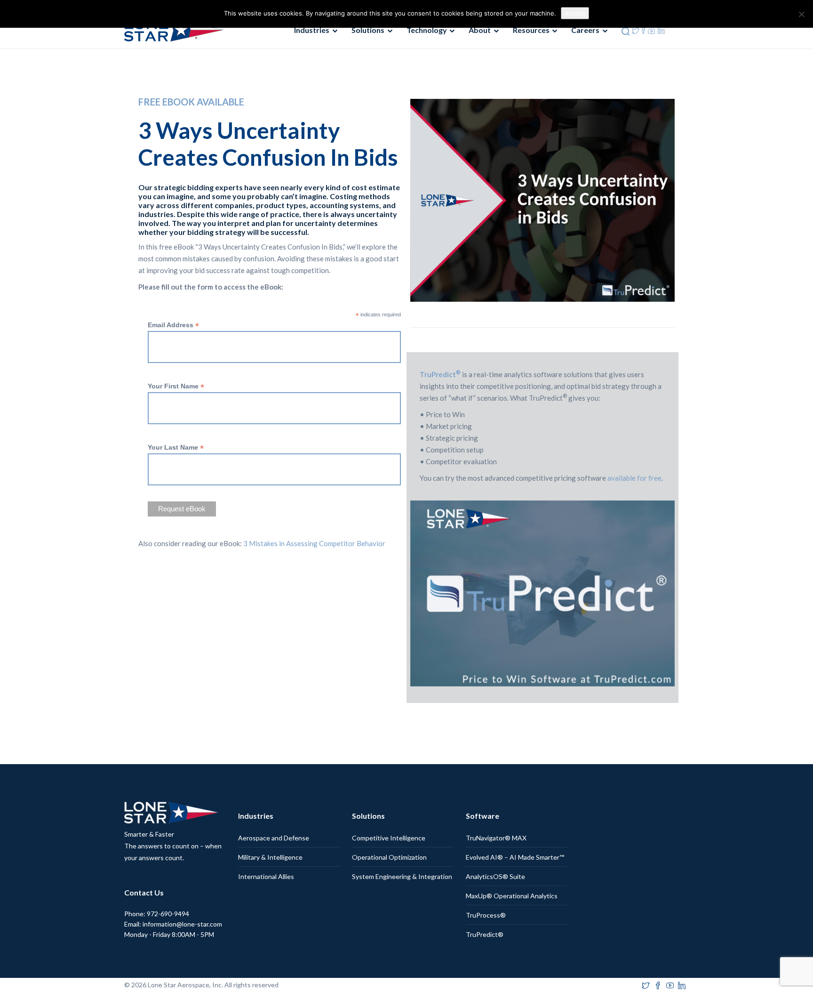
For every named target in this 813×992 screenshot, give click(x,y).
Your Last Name (176, 447)
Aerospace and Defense (273, 838)
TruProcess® (486, 915)
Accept (575, 13)
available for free (634, 478)
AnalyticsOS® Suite (495, 876)
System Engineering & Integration (402, 876)
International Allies (266, 876)
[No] (801, 14)
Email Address (173, 325)
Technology (426, 29)
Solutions (367, 29)
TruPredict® (484, 934)
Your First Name (176, 386)
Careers (585, 29)
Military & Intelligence (270, 857)
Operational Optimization (389, 857)
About (480, 29)
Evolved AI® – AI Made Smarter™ (515, 857)
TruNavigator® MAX (496, 838)
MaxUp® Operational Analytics (512, 896)
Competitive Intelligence (388, 838)
